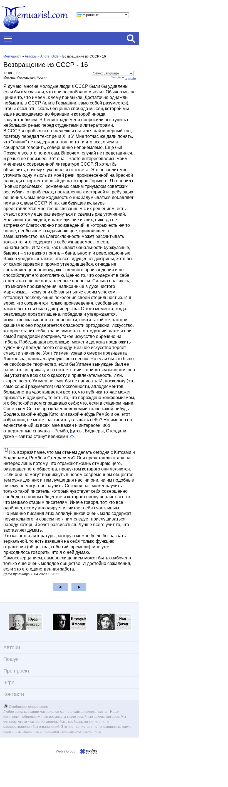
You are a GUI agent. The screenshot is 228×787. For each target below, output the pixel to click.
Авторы (31, 56)
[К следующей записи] (78, 587)
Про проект (16, 671)
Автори (11, 647)
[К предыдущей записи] (60, 587)
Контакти (13, 694)
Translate (129, 79)
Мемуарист (12, 56)
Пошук (10, 659)
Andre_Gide (49, 56)
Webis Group (66, 751)
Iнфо (8, 682)
